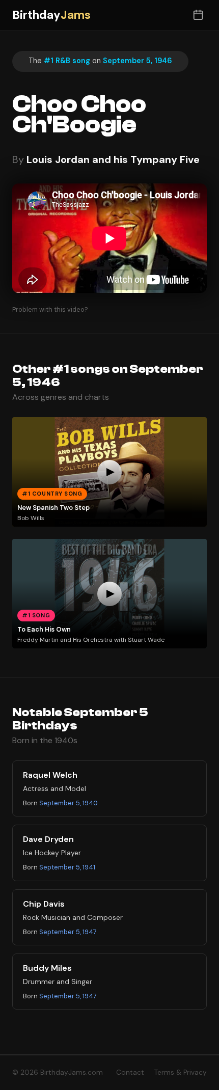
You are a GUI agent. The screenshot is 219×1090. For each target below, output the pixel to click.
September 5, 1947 (68, 932)
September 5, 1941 (67, 867)
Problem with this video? (50, 309)
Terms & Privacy (180, 1072)
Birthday (51, 15)
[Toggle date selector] (198, 15)
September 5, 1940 (68, 803)
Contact (130, 1072)
